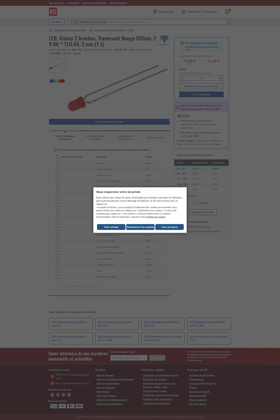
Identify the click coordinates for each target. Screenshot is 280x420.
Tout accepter (169, 227)
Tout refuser (111, 227)
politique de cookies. (156, 216)
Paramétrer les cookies (140, 227)
